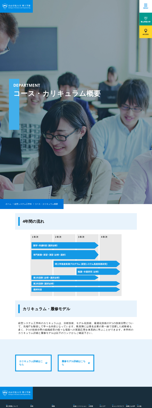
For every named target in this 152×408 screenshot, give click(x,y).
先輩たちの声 (130, 406)
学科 (31, 406)
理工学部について (12, 406)
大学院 (91, 406)
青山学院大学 (146, 22)
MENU (145, 8)
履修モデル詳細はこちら (74, 363)
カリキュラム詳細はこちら (31, 363)
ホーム (8, 204)
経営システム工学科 (23, 204)
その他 (139, 406)
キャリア (103, 406)
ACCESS (146, 34)
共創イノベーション (80, 406)
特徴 (53, 406)
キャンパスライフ (118, 406)
